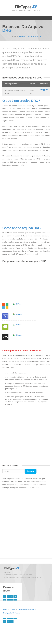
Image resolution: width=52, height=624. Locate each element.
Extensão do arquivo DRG (30, 36)
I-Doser (19, 304)
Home (14, 36)
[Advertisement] (26, 196)
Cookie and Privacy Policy (27, 609)
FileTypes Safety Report (11, 613)
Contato (12, 609)
